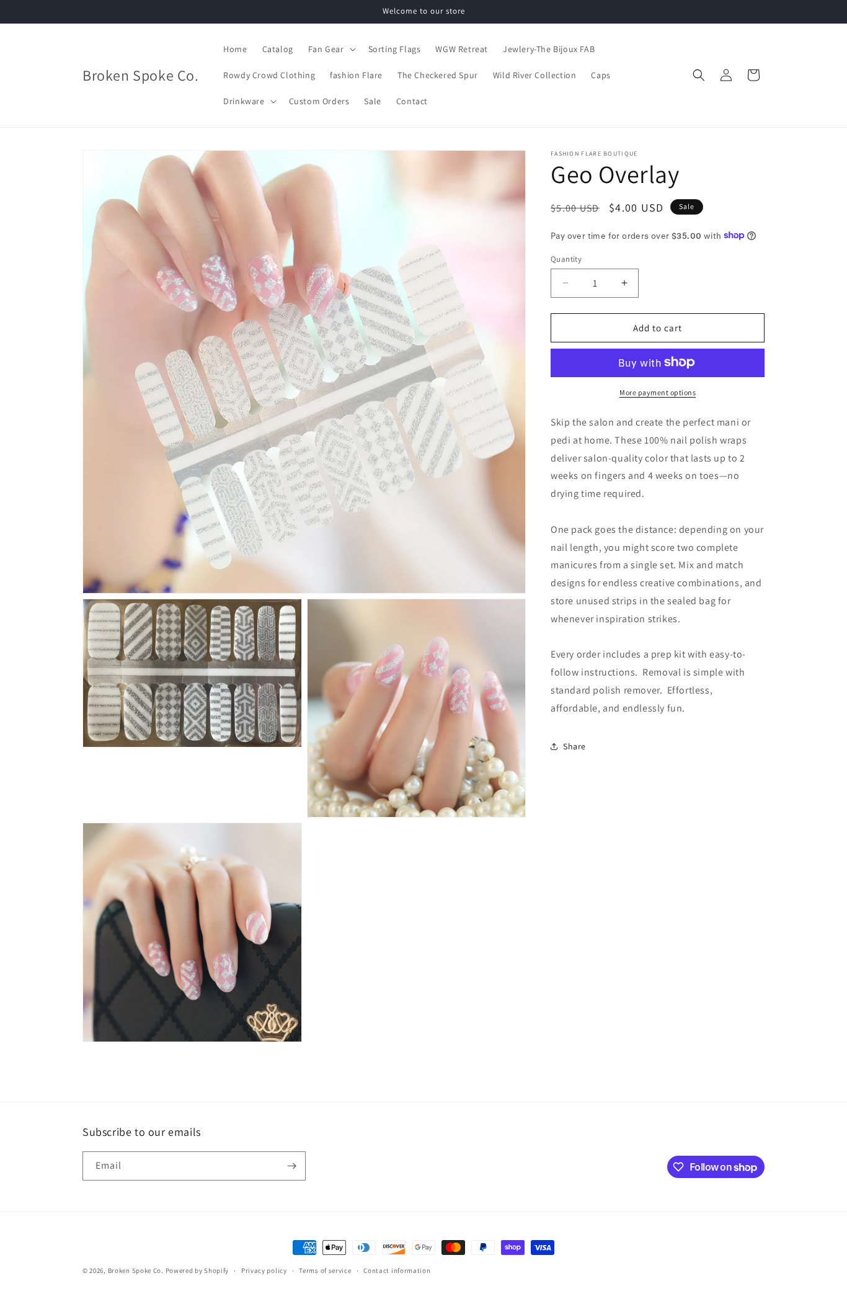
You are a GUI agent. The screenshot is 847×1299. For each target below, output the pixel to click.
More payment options (657, 391)
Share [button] (574, 745)
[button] (331, 49)
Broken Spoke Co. (136, 1270)
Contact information (396, 1270)
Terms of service (325, 1270)
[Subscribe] (291, 1166)
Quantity (566, 258)
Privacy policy (264, 1270)
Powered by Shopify (197, 1270)
